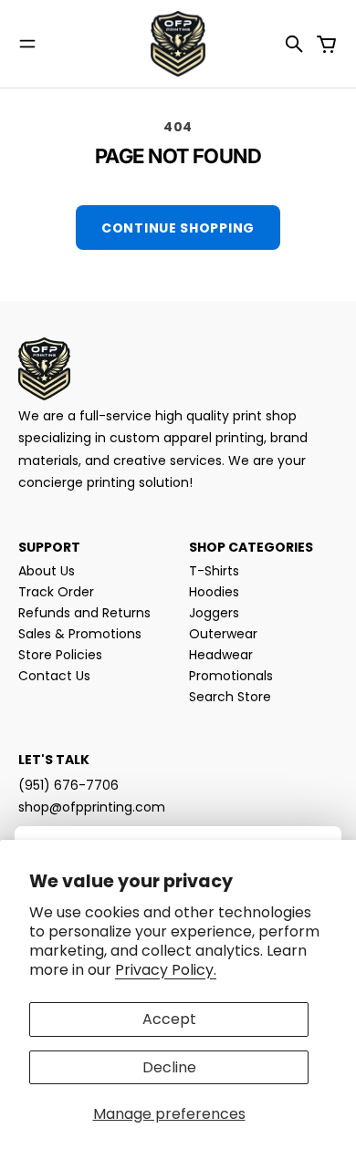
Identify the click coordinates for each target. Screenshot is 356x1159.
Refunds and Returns (84, 613)
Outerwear (223, 634)
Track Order (56, 592)
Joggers (214, 613)
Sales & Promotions (79, 634)
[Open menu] (27, 43)
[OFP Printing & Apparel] (178, 44)
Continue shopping (178, 228)
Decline (169, 1067)
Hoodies (214, 592)
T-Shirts (214, 571)
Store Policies (60, 655)
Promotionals (231, 676)
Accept (169, 1019)
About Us (46, 571)
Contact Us (54, 676)
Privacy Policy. (165, 969)
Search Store (230, 697)
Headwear (221, 655)
